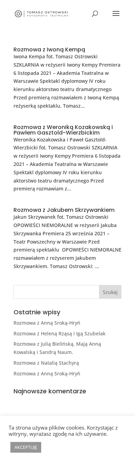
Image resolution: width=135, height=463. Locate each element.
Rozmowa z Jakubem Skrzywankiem (64, 210)
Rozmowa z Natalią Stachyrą (46, 362)
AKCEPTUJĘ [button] (26, 447)
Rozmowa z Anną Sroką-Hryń (47, 322)
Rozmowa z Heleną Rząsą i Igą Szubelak (60, 333)
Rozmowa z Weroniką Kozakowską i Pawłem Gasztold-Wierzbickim (63, 130)
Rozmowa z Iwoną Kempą (49, 49)
